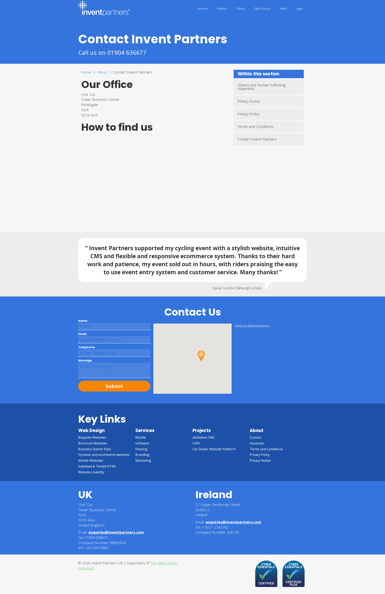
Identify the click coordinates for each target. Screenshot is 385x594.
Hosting (141, 449)
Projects (222, 8)
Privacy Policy (248, 113)
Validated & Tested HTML (97, 466)
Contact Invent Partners (257, 139)
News (283, 8)
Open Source (262, 8)
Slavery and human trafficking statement (262, 87)
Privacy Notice (249, 101)
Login (299, 8)
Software (142, 443)
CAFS (196, 443)
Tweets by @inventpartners (252, 325)
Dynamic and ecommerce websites (104, 454)
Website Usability (91, 472)
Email (82, 334)
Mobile (140, 437)
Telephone (86, 347)
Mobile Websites (90, 460)
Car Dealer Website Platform (214, 449)
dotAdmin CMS (203, 437)
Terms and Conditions (256, 126)
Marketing (143, 460)
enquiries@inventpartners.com (116, 532)
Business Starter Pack (94, 449)
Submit (114, 386)
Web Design (91, 430)
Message (85, 360)
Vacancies (257, 443)
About (102, 72)
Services (202, 8)
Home (86, 72)
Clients (240, 8)
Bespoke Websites (92, 437)
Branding (142, 454)
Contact (255, 437)
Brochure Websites (92, 443)
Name (82, 321)
